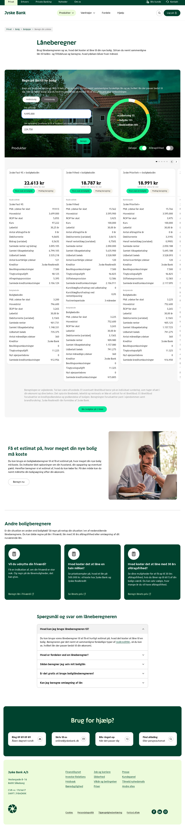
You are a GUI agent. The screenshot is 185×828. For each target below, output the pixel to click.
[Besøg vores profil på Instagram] (165, 811)
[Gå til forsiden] (16, 16)
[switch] (143, 148)
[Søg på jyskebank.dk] (159, 16)
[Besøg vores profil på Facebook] (154, 811)
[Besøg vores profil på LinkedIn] (159, 811)
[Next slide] (176, 161)
